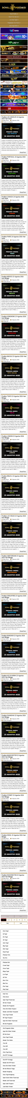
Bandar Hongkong (7, 1071)
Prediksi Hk (5, 321)
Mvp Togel (5, 946)
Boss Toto (5, 980)
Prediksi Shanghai (7, 720)
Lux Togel (5, 974)
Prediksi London (7, 441)
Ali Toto (5, 977)
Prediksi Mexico (6, 281)
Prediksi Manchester (8, 760)
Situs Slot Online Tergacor (9, 1009)
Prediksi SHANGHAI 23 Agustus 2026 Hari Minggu (14, 716)
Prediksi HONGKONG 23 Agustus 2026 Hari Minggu (14, 317)
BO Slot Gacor (6, 1034)
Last (21, 923)
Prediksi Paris (6, 241)
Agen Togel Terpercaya (9, 1000)
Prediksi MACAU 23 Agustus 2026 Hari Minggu (14, 357)
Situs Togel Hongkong (8, 1074)
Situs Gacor (6, 997)
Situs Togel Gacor (7, 1052)
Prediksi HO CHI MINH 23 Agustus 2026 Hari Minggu (13, 676)
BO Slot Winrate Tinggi (9, 1068)
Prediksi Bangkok (7, 640)
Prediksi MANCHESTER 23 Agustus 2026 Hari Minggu (13, 756)
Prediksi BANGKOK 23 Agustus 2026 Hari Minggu (13, 636)
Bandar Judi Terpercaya (9, 1080)
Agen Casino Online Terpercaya (11, 1077)
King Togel (5, 989)
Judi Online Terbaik (8, 1086)
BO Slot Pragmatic (7, 1023)
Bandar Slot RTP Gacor (9, 1062)
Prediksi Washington (7, 880)
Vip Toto (5, 958)
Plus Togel (5, 986)
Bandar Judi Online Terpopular (10, 1011)
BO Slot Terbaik (7, 1003)
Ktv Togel (5, 937)
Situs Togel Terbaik (8, 1014)
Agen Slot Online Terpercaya (10, 1020)
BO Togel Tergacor (8, 1017)
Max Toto (5, 983)
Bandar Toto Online (8, 1040)
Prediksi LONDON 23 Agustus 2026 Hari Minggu (13, 437)
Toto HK (5, 1043)
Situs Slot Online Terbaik (9, 1065)
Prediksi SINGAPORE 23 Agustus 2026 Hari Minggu (14, 596)
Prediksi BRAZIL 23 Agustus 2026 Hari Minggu (14, 477)
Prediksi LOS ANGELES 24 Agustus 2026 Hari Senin (13, 118)
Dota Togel (6, 931)
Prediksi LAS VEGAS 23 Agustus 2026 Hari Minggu (14, 517)
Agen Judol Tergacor (8, 1083)
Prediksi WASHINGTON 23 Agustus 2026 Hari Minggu (13, 876)
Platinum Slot (6, 962)
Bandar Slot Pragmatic (8, 1006)
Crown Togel (6, 965)
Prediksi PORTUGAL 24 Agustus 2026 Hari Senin (14, 158)
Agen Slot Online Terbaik (9, 1031)
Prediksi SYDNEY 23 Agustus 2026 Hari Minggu (13, 796)
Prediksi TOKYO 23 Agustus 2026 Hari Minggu (14, 397)
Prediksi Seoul (6, 840)
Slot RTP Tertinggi (7, 1055)
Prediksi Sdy (6, 800)
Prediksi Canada (7, 201)
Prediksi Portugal (7, 161)
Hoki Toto (5, 994)
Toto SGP (5, 1046)
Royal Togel (6, 952)
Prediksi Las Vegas (7, 521)
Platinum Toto (6, 955)
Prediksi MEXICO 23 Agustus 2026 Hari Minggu (13, 277)
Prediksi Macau (6, 361)
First (8, 916)
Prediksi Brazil (6, 481)
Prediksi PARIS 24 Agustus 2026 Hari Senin (13, 237)
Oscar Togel (6, 968)
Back (21, 916)
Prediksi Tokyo (6, 401)
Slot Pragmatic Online (8, 1028)
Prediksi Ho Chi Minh (8, 680)
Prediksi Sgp (6, 600)
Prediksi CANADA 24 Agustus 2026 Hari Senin (13, 197)
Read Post (23, 152)
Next (8, 923)
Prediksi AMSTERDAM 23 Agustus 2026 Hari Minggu (13, 556)
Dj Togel (5, 934)
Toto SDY (5, 1049)
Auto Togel (6, 943)
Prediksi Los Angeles (8, 122)
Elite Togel (5, 949)
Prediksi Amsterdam (7, 560)
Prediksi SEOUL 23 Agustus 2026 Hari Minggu (14, 836)
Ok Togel (5, 940)
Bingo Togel (6, 971)
